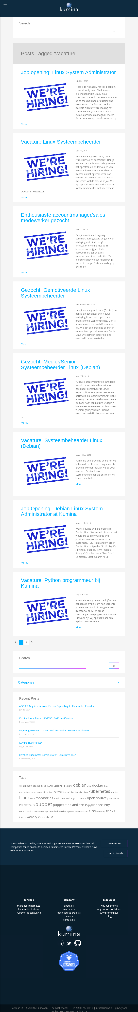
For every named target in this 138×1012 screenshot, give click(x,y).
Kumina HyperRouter (30, 742)
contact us (69, 919)
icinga (66, 791)
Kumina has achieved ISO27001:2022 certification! (46, 718)
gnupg (40, 791)
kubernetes (99, 791)
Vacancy (32, 817)
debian (79, 785)
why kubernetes (109, 905)
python (92, 805)
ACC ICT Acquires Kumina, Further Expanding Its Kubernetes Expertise (57, 706)
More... (24, 124)
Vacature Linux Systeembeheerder (61, 142)
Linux (24, 797)
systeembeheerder (55, 811)
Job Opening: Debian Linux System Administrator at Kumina (62, 511)
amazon (27, 785)
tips (92, 811)
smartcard (25, 811)
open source (97, 798)
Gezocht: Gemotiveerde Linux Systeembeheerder (55, 293)
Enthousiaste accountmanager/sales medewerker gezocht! (63, 218)
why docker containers (109, 909)
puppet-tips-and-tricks (70, 805)
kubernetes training (28, 909)
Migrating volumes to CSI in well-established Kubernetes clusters (54, 730)
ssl (43, 812)
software (37, 811)
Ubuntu (22, 817)
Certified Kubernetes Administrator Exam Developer (47, 754)
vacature (45, 816)
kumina (114, 791)
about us (69, 905)
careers (69, 916)
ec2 (106, 785)
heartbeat (48, 792)
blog (109, 916)
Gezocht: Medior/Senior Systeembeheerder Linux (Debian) (60, 364)
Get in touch (116, 853)
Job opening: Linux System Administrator (68, 72)
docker (97, 785)
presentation (113, 798)
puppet (43, 804)
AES (20, 786)
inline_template (77, 792)
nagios (58, 798)
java (86, 792)
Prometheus (27, 805)
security (104, 805)
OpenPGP (82, 798)
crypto (69, 785)
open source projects (69, 912)
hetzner (58, 791)
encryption (24, 791)
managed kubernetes (28, 905)
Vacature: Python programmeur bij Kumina (60, 583)
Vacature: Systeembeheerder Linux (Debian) (61, 443)
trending (100, 811)
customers (69, 909)
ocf (75, 798)
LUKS (32, 798)
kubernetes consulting (29, 912)
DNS (89, 785)
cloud (43, 785)
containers (56, 785)
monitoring (45, 798)
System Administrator (77, 811)
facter (34, 791)
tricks (110, 811)
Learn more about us (114, 844)
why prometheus (109, 912)
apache (36, 785)
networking (68, 798)
